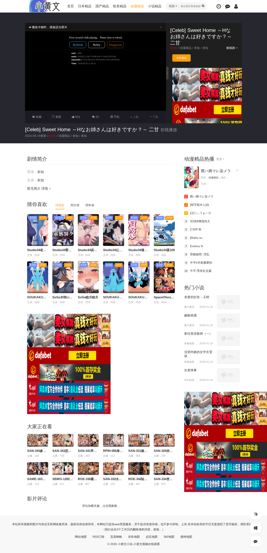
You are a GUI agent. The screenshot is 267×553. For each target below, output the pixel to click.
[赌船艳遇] (228, 320)
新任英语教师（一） (198, 333)
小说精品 (154, 6)
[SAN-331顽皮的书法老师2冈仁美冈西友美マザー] (138, 440)
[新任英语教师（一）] (228, 338)
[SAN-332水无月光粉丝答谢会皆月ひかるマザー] (113, 468)
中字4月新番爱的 (198, 262)
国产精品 (102, 6)
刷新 (58, 116)
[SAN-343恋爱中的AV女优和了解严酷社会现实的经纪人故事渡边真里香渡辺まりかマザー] (62, 440)
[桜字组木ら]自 (197, 204)
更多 (219, 159)
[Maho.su (194, 237)
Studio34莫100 (164, 250)
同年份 (90, 205)
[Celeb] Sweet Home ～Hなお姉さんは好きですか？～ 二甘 (92, 129)
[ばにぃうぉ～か (198, 213)
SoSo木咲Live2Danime (68, 297)
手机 (116, 116)
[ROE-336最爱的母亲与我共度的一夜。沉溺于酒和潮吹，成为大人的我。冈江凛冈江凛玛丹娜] (88, 468)
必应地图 (151, 536)
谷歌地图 (134, 536)
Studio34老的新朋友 (41, 250)
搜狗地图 (186, 536)
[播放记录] (219, 6)
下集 (155, 116)
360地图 (169, 536)
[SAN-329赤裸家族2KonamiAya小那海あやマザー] (164, 440)
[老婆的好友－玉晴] (228, 302)
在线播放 (181, 57)
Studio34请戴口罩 (141, 250)
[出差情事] (228, 375)
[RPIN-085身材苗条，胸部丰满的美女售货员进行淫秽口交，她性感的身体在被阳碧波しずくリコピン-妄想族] (113, 440)
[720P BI (193, 229)
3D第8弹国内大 (197, 221)
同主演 (75, 205)
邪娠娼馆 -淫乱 (197, 254)
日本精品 (84, 6)
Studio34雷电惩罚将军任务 (71, 250)
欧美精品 (119, 6)
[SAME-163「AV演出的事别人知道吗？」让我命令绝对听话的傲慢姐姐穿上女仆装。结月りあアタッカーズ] (37, 468)
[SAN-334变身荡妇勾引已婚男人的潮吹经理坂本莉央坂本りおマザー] (164, 468)
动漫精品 (137, 6)
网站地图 (81, 536)
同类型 (59, 205)
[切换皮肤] (255, 528)
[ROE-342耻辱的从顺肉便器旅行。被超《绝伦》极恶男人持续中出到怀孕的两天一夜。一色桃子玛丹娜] (138, 468)
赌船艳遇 (190, 315)
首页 (70, 6)
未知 (197, 48)
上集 (135, 116)
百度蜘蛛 (116, 536)
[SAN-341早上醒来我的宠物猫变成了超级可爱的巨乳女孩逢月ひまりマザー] (88, 440)
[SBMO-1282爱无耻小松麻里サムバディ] (62, 468)
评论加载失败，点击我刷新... (101, 505)
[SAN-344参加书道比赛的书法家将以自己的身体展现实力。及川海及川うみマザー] (37, 440)
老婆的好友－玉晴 (196, 297)
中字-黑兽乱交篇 (198, 270)
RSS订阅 (98, 536)
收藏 (38, 116)
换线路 (231, 48)
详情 (45, 188)
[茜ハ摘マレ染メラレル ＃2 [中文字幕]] (191, 177)
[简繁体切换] (255, 514)
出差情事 (190, 370)
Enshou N (194, 246)
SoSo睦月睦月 (88, 297)
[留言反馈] (227, 6)
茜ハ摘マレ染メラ (216, 171)
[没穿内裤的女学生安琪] (228, 357)
